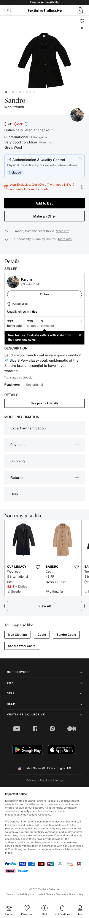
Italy (81, 894)
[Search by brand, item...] (8, 10)
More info (45, 142)
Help (14, 494)
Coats (42, 634)
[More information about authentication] (80, 158)
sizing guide (38, 137)
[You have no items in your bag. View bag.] (80, 10)
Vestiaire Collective (26, 715)
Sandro (14, 100)
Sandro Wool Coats (21, 646)
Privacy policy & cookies (43, 780)
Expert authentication (28, 428)
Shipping (17, 461)
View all (44, 606)
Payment (17, 444)
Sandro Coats (66, 634)
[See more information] (82, 187)
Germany (61, 894)
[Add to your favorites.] (38, 567)
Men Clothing (17, 634)
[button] (80, 10)
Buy (10, 683)
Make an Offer (44, 216)
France (9, 894)
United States (45, 894)
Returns (16, 477)
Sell (11, 693)
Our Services (19, 672)
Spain (72, 894)
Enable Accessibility (44, 2)
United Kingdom (25, 894)
